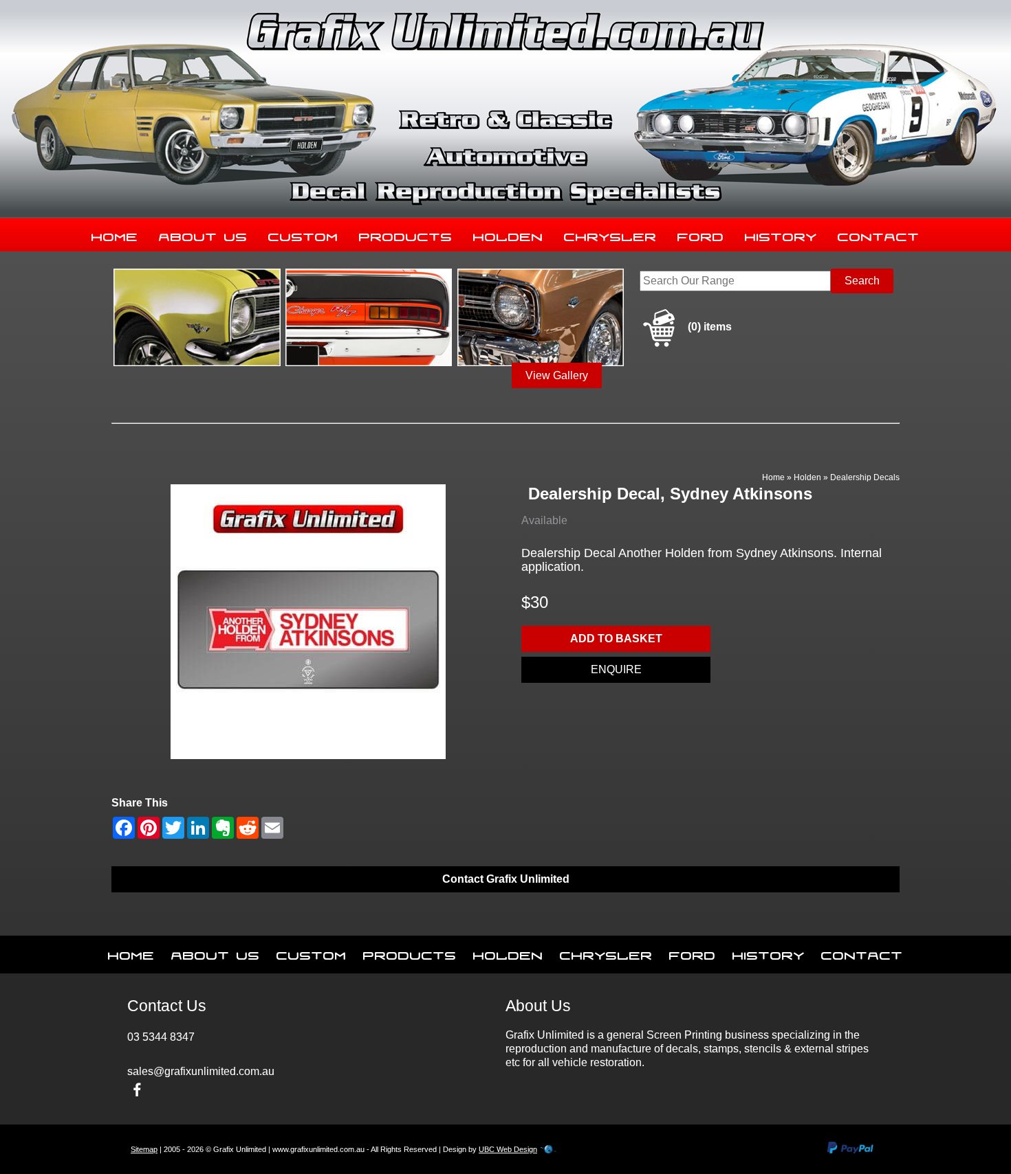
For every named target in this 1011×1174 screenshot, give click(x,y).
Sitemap (144, 1149)
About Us (203, 234)
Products (406, 234)
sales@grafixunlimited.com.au (200, 1071)
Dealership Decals (865, 477)
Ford (700, 234)
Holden (508, 234)
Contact (879, 234)
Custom (303, 234)
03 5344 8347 (161, 1037)
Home (114, 234)
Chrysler (610, 234)
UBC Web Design (508, 1149)
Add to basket (616, 638)
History (781, 234)
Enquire (616, 669)
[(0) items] (686, 344)
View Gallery (556, 375)
